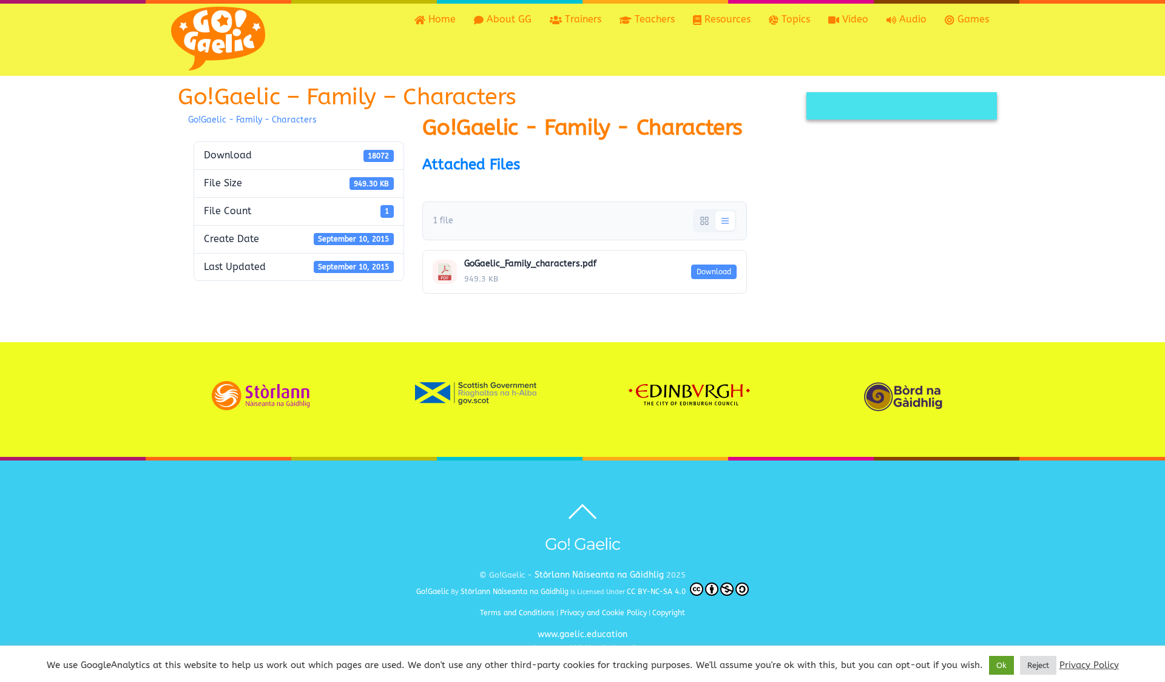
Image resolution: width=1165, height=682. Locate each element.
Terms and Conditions (517, 613)
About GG (508, 19)
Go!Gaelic (432, 591)
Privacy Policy (1089, 665)
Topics (794, 19)
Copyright (668, 613)
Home (440, 19)
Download (714, 272)
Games (971, 19)
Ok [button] (1001, 665)
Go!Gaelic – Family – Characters (347, 96)
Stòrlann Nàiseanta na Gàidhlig (599, 575)
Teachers (653, 19)
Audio (911, 19)
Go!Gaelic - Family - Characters (252, 120)
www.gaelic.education (582, 634)
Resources (726, 19)
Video (853, 19)
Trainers (581, 19)
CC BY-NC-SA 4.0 (657, 591)
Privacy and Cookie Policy (603, 613)
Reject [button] (1038, 665)
